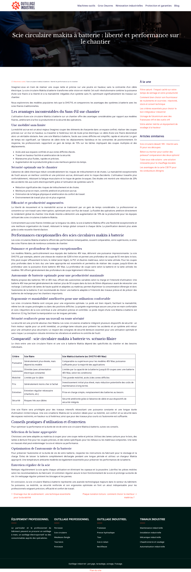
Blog (176, 5)
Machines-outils (86, 5)
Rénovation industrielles (129, 5)
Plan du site (95, 570)
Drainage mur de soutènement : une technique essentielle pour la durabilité (42, 496)
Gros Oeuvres (105, 5)
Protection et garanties (158, 5)
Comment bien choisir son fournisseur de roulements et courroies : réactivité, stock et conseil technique (158, 101)
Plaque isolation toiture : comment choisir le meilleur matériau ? (108, 496)
